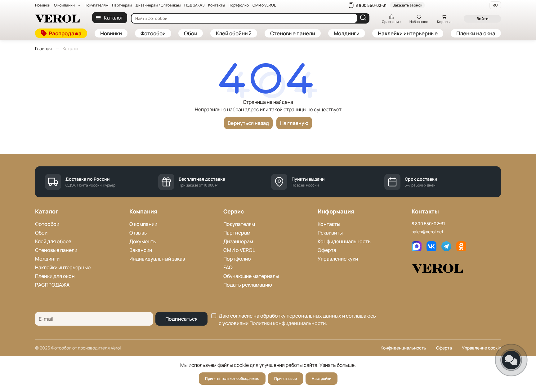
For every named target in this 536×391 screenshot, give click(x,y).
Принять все (285, 378)
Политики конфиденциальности (287, 323)
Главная (43, 48)
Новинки (42, 5)
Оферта (327, 250)
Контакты (216, 5)
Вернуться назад (248, 123)
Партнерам (122, 5)
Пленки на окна (475, 33)
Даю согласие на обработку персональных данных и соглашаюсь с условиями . (297, 319)
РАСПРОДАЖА (52, 284)
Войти (482, 18)
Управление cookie (481, 348)
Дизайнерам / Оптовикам (158, 5)
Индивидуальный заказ (157, 258)
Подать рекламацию (247, 284)
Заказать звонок (407, 5)
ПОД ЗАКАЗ (194, 5)
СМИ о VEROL (264, 5)
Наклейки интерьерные (408, 33)
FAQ (228, 267)
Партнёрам (236, 232)
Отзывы (138, 232)
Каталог (113, 17)
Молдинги (347, 33)
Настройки (321, 378)
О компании (64, 5)
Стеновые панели (292, 33)
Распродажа (65, 33)
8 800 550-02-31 (370, 5)
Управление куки (338, 258)
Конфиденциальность (344, 241)
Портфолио (239, 5)
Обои (190, 33)
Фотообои (153, 33)
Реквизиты (330, 232)
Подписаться (181, 318)
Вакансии (140, 250)
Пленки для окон (55, 276)
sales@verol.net (428, 232)
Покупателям (96, 5)
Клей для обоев (53, 241)
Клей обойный (234, 33)
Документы (143, 241)
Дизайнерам (238, 241)
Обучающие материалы (251, 276)
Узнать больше (337, 365)
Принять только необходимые (232, 378)
